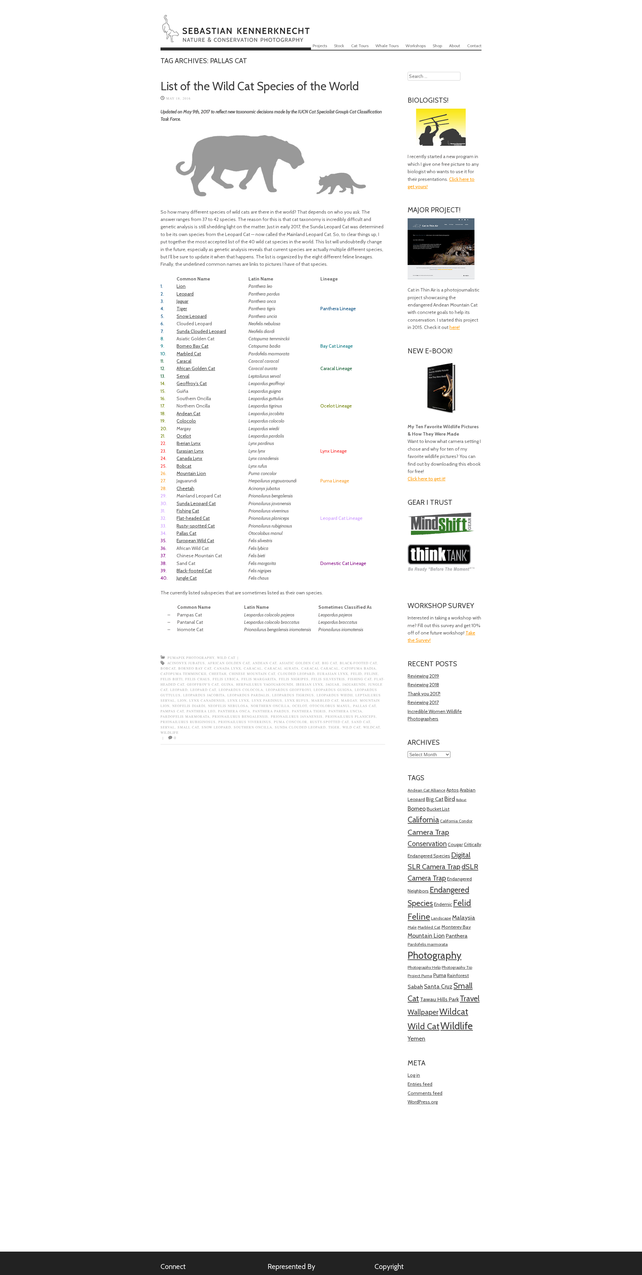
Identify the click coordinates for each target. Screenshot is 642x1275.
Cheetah (185, 488)
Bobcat (184, 466)
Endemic (443, 904)
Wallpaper (423, 1012)
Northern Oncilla (270, 705)
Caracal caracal (320, 668)
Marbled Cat (189, 354)
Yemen (416, 1038)
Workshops (416, 45)
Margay (349, 700)
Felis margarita (258, 679)
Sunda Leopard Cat (196, 503)
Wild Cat (226, 657)
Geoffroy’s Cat (192, 383)
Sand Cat (360, 721)
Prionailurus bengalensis (240, 716)
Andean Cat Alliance (426, 790)
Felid (356, 673)
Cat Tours (359, 45)
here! (454, 327)
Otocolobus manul (330, 705)
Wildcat (371, 727)
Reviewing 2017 (423, 702)
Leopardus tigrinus (293, 695)
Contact (474, 45)
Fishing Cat (188, 511)
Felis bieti (171, 679)
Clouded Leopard (296, 673)
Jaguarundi (353, 684)
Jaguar (182, 301)
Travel (469, 998)
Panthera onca (234, 711)
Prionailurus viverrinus (244, 721)
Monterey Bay (456, 927)
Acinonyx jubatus (186, 663)
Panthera (456, 935)
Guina (227, 684)
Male (412, 927)
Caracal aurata (281, 668)
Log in (414, 1075)
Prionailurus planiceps (350, 716)
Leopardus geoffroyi (288, 689)
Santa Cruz (438, 986)
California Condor (456, 820)
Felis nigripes (294, 679)
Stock (339, 45)
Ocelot (184, 436)
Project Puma (420, 975)
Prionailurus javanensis (297, 716)
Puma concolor (290, 721)
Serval (183, 376)
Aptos (452, 790)
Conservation (427, 843)
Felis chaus (197, 679)
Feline (371, 673)
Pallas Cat (186, 533)
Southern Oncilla (253, 727)
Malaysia (463, 917)
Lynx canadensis (207, 700)
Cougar (455, 844)
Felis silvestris (328, 679)
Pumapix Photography (191, 657)
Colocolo (186, 421)
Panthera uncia (345, 711)
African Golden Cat (196, 368)
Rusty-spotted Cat (196, 526)
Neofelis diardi (188, 705)
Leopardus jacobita (204, 695)
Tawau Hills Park (439, 999)
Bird (449, 799)
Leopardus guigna (333, 689)
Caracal (184, 361)
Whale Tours (387, 45)
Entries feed (420, 1084)
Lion (181, 286)
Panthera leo (201, 711)
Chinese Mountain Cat (252, 673)
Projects (320, 45)
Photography (434, 955)
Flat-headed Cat (193, 518)
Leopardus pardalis (248, 695)
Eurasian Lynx (190, 451)
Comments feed (425, 1093)
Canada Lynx (189, 458)
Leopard (185, 294)
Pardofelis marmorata (185, 716)
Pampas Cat (172, 711)
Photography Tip (457, 967)
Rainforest (458, 975)
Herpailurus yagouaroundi (264, 684)
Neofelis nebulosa (228, 705)
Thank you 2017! (424, 694)
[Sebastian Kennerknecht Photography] (235, 38)
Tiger (182, 309)
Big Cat (329, 663)
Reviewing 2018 (423, 685)
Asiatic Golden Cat (299, 663)
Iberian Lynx (189, 443)
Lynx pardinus (267, 700)
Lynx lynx (238, 700)
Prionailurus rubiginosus (188, 721)
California (423, 819)
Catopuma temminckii (183, 673)
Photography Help (424, 967)
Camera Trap (428, 832)
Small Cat (188, 727)
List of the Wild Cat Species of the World (259, 86)
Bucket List (438, 809)
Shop (437, 45)
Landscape (441, 918)
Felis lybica (226, 679)
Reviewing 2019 (423, 676)
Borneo (417, 808)
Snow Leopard (192, 316)
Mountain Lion (191, 473)
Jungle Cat (187, 578)
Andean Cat (188, 414)
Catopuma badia (358, 668)
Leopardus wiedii (335, 695)
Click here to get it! (426, 479)
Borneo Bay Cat (192, 346)
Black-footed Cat (194, 571)
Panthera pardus (271, 711)
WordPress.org (423, 1102)
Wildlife (169, 732)
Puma (439, 975)
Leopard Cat (203, 689)
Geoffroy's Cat (203, 684)
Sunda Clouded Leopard (201, 331)
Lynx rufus (297, 700)
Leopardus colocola (241, 689)
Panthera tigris (309, 711)
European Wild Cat (195, 541)
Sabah (415, 986)
